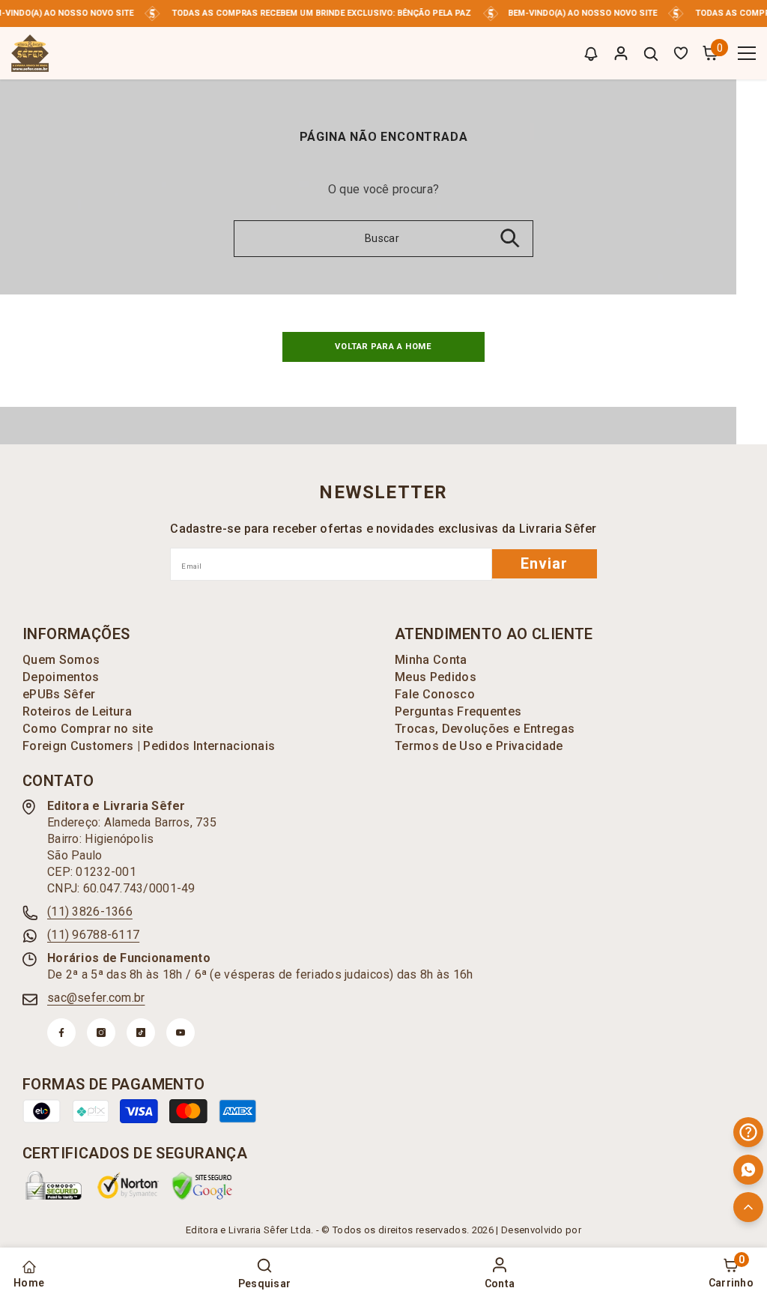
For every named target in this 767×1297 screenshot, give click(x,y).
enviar (544, 563)
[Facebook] (61, 1032)
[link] (53, 1185)
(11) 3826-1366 (90, 911)
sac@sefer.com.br (96, 998)
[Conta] (621, 53)
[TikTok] (141, 1032)
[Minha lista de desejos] (681, 53)
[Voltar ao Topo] (748, 1207)
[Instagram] (101, 1032)
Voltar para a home (383, 346)
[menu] (747, 53)
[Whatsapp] (748, 1170)
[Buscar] (651, 54)
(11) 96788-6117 (93, 935)
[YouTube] (180, 1032)
